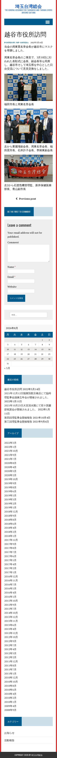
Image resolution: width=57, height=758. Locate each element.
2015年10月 (11, 600)
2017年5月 (10, 560)
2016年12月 (11, 576)
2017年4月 (10, 564)
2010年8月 (10, 685)
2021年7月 (10, 459)
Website (11, 286)
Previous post (27, 198)
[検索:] (28, 314)
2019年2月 (10, 503)
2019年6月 (10, 491)
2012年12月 (11, 633)
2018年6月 (10, 523)
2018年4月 (10, 527)
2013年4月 (10, 629)
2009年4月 (10, 706)
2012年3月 (10, 653)
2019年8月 (10, 487)
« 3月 (7, 368)
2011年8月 (10, 665)
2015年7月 (10, 608)
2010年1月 (10, 702)
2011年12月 (11, 661)
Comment (13, 242)
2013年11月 (11, 621)
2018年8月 (10, 519)
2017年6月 (10, 556)
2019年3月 (10, 499)
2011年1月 (10, 673)
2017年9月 (10, 544)
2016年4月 (10, 592)
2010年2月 (10, 697)
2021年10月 (11, 451)
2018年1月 (10, 536)
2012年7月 (10, 645)
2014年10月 (11, 613)
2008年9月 (10, 710)
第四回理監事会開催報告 (18, 417)
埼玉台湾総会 (37, 755)
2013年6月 (10, 625)
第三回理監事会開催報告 (18, 421)
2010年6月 (10, 689)
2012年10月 (11, 637)
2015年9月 (10, 604)
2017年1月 (10, 572)
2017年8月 (10, 548)
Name (11, 267)
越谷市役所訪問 (13, 389)
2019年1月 (10, 507)
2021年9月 (10, 455)
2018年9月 (10, 515)
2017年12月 (11, 540)
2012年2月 (10, 657)
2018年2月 (10, 532)
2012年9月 (10, 641)
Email (10, 277)
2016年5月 (10, 588)
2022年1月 (10, 447)
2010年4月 (10, 694)
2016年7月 (10, 584)
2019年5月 (10, 495)
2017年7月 (10, 552)
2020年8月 (10, 463)
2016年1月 (10, 596)
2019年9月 (10, 483)
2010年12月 (11, 677)
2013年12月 (11, 617)
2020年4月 (10, 467)
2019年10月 (11, 479)
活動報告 (9, 740)
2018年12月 (11, 511)
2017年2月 (10, 568)
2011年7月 (10, 669)
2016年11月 (11, 580)
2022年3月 (10, 442)
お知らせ (9, 733)
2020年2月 (10, 475)
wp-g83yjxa (22, 42)
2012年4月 (10, 649)
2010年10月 (11, 681)
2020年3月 (10, 471)
